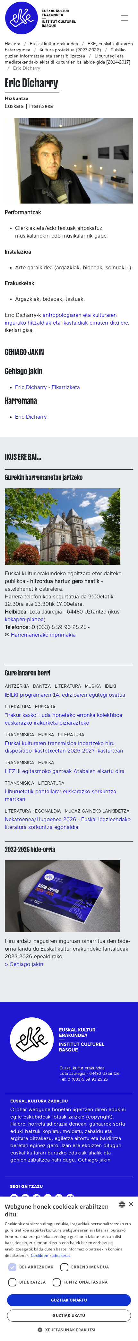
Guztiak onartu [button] (69, 1300)
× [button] (130, 1204)
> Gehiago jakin (24, 964)
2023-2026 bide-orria (30, 849)
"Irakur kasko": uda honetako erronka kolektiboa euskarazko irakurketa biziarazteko (63, 719)
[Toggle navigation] (124, 18)
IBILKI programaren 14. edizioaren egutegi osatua (65, 695)
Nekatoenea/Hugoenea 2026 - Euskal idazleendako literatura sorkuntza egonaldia (68, 823)
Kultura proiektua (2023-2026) (70, 50)
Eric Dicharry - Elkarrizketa (47, 387)
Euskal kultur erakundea (54, 44)
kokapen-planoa (24, 619)
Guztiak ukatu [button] (69, 1315)
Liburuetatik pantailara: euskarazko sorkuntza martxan (60, 795)
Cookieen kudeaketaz (51, 1255)
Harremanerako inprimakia (43, 635)
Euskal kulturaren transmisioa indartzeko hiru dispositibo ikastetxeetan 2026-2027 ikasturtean (64, 747)
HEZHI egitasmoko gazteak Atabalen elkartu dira (65, 771)
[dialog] (69, 1269)
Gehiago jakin (94, 1159)
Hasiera (12, 44)
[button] (68, 1330)
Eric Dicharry (31, 417)
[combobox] (122, 1204)
